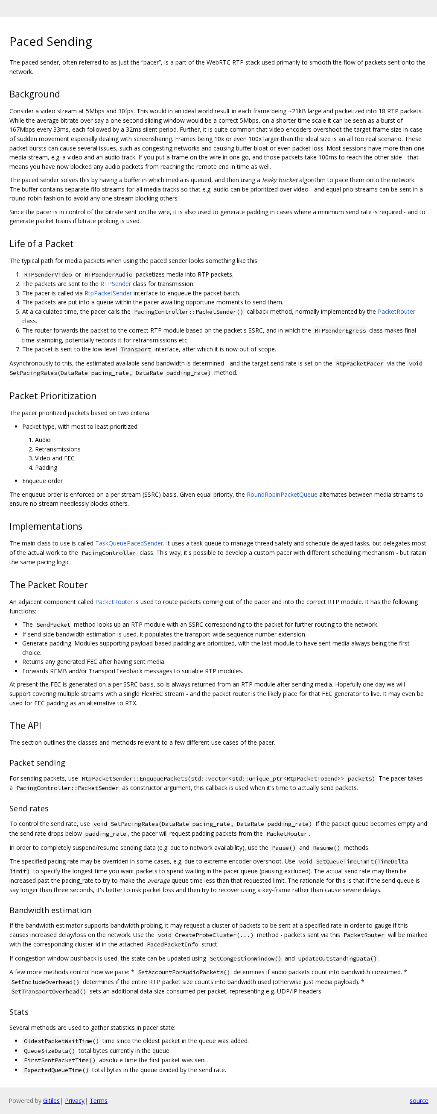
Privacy (74, 1100)
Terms (99, 1100)
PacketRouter (396, 311)
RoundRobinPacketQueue (282, 494)
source (419, 1100)
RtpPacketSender (108, 293)
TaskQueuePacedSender (129, 543)
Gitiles (51, 1100)
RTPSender (115, 284)
